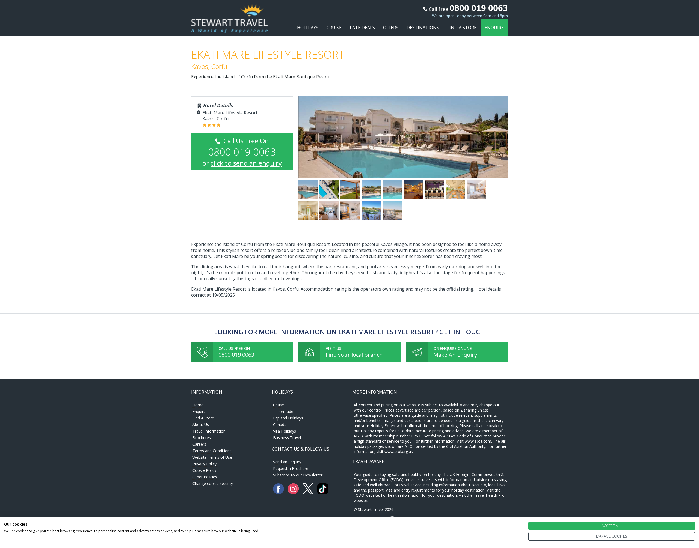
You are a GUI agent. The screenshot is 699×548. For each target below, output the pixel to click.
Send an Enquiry (287, 461)
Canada (279, 424)
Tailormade (283, 411)
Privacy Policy (204, 463)
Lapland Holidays (288, 418)
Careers (199, 444)
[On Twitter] (309, 493)
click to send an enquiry (246, 163)
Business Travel (287, 437)
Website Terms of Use (212, 457)
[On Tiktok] (322, 493)
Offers (390, 28)
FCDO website (366, 495)
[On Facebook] (279, 493)
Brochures (201, 437)
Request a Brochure (290, 468)
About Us (200, 424)
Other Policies (204, 476)
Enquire (494, 28)
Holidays (307, 28)
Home (197, 404)
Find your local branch (354, 354)
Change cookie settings (213, 483)
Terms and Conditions (212, 450)
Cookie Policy (204, 470)
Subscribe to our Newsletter (297, 475)
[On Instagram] (294, 493)
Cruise (334, 28)
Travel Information (209, 431)
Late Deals (362, 28)
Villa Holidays (284, 431)
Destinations (423, 28)
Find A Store (461, 28)
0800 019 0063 (236, 354)
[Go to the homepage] (229, 28)
